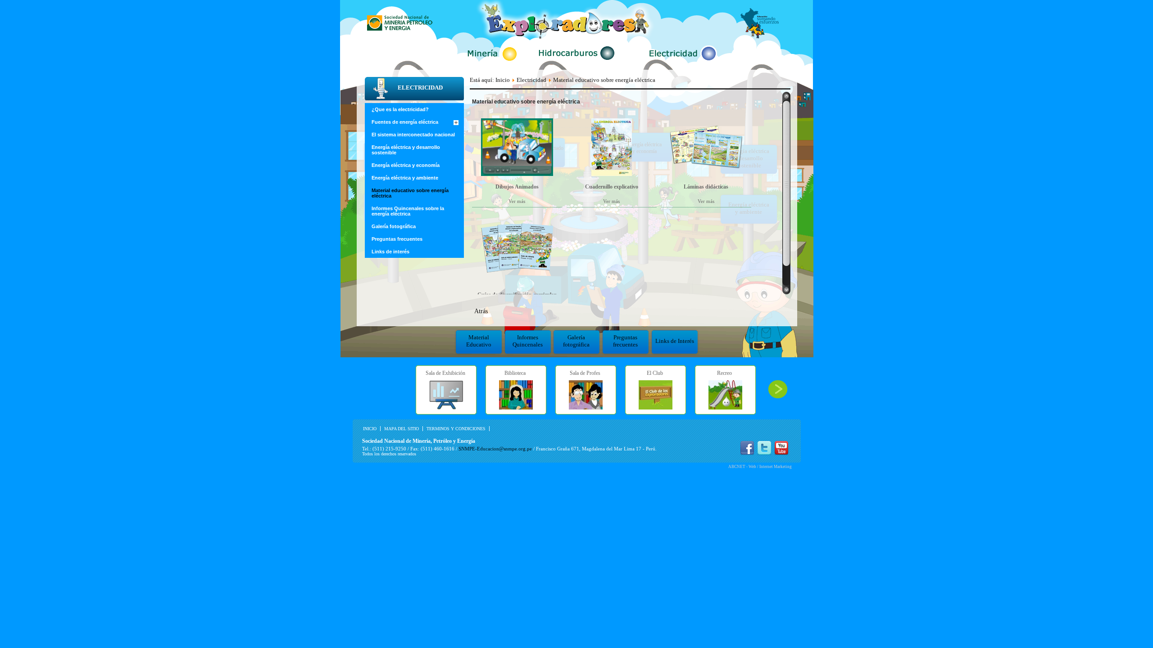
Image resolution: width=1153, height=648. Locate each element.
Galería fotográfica (576, 341)
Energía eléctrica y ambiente (405, 177)
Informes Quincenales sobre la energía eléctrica (408, 211)
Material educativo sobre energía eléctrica (410, 193)
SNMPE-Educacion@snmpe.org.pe (495, 448)
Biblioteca (515, 373)
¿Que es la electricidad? (400, 109)
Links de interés (390, 251)
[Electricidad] (681, 61)
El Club (655, 373)
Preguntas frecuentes (625, 341)
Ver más (516, 201)
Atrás (481, 311)
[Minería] (492, 61)
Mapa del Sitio (401, 428)
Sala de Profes (585, 373)
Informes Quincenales (528, 341)
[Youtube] (781, 453)
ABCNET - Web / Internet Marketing (760, 466)
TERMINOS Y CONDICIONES (456, 428)
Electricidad (531, 79)
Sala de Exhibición (445, 373)
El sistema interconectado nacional (413, 134)
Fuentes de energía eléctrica (405, 122)
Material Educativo (478, 341)
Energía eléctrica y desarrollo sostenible (406, 149)
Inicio (502, 79)
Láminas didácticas (706, 187)
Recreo (724, 373)
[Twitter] (764, 453)
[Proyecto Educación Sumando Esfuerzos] (759, 36)
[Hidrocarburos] (577, 61)
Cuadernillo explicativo (611, 187)
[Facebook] (747, 453)
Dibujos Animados (517, 187)
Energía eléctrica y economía (406, 165)
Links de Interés (674, 341)
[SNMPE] (399, 28)
